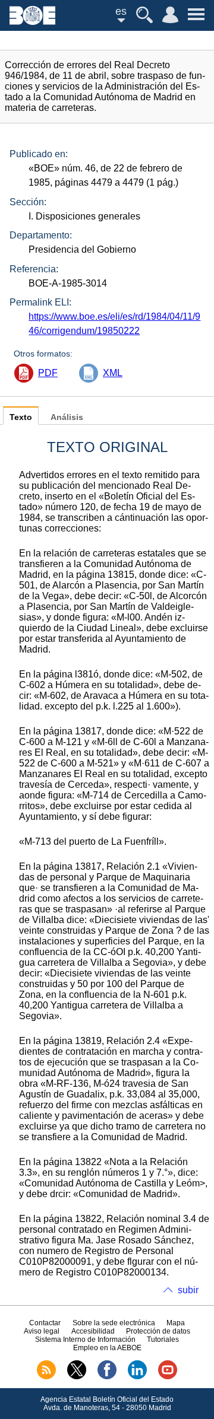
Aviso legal (41, 1331)
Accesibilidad (93, 1331)
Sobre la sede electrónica (114, 1323)
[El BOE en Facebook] (107, 1377)
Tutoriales (163, 1339)
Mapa (175, 1323)
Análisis (67, 417)
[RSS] (46, 1377)
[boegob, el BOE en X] (76, 1377)
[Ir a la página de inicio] (32, 22)
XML (112, 373)
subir (188, 1290)
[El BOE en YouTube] (167, 1377)
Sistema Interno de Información (85, 1339)
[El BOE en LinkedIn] (137, 1377)
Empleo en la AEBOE (107, 1348)
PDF (48, 373)
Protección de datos (158, 1331)
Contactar (45, 1323)
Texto (21, 417)
